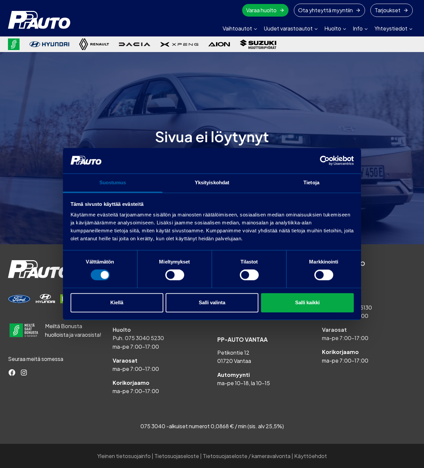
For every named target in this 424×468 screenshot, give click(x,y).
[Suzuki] (258, 44)
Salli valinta (212, 302)
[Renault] (94, 44)
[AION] (219, 44)
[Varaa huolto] (19, 299)
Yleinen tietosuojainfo (124, 455)
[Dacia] (134, 44)
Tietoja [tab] (311, 182)
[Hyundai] (49, 44)
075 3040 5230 (144, 337)
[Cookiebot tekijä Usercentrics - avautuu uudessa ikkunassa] (325, 161)
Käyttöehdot (310, 455)
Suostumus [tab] (112, 182)
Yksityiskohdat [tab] (212, 182)
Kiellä (116, 302)
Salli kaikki (307, 302)
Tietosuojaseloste (176, 455)
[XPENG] (179, 44)
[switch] (174, 275)
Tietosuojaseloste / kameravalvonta (247, 455)
